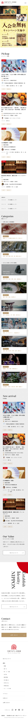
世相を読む (6, 685)
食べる (5, 668)
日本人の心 (6, 682)
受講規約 (3, 715)
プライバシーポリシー (22, 715)
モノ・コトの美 (7, 688)
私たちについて (14, 552)
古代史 (5, 674)
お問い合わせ (14, 635)
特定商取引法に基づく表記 (12, 715)
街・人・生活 (7, 671)
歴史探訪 (6, 677)
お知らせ (5, 698)
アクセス (5, 693)
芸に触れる (6, 680)
